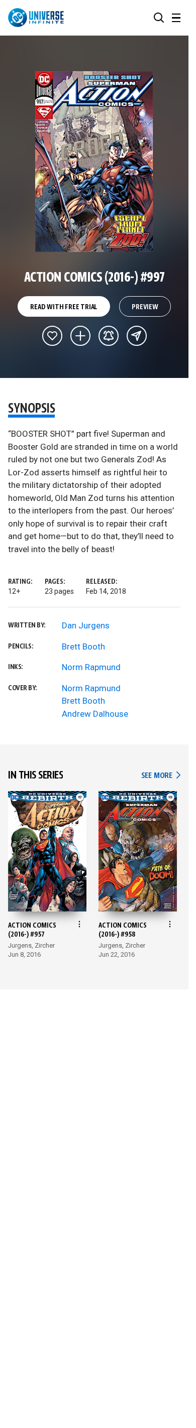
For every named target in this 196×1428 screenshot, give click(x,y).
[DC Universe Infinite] (36, 18)
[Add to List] (80, 336)
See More (160, 775)
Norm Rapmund (91, 667)
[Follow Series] (109, 336)
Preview (145, 307)
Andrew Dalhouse (95, 714)
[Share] (137, 336)
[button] (159, 18)
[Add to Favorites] (52, 336)
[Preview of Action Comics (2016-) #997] (94, 161)
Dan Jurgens (86, 625)
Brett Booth (83, 646)
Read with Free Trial (63, 307)
